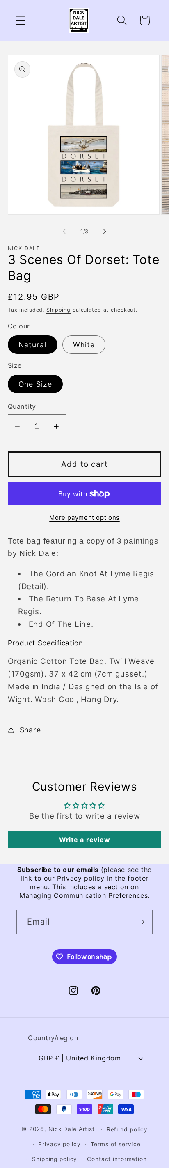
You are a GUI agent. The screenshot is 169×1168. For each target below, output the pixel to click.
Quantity (22, 406)
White (84, 344)
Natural (32, 344)
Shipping (58, 310)
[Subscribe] (141, 922)
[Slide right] (105, 232)
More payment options (84, 517)
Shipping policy (54, 1159)
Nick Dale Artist (71, 1129)
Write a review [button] (84, 839)
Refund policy (127, 1129)
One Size (35, 384)
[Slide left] (64, 232)
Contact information (117, 1159)
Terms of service (116, 1144)
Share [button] (30, 729)
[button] (20, 20)
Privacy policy (59, 1144)
